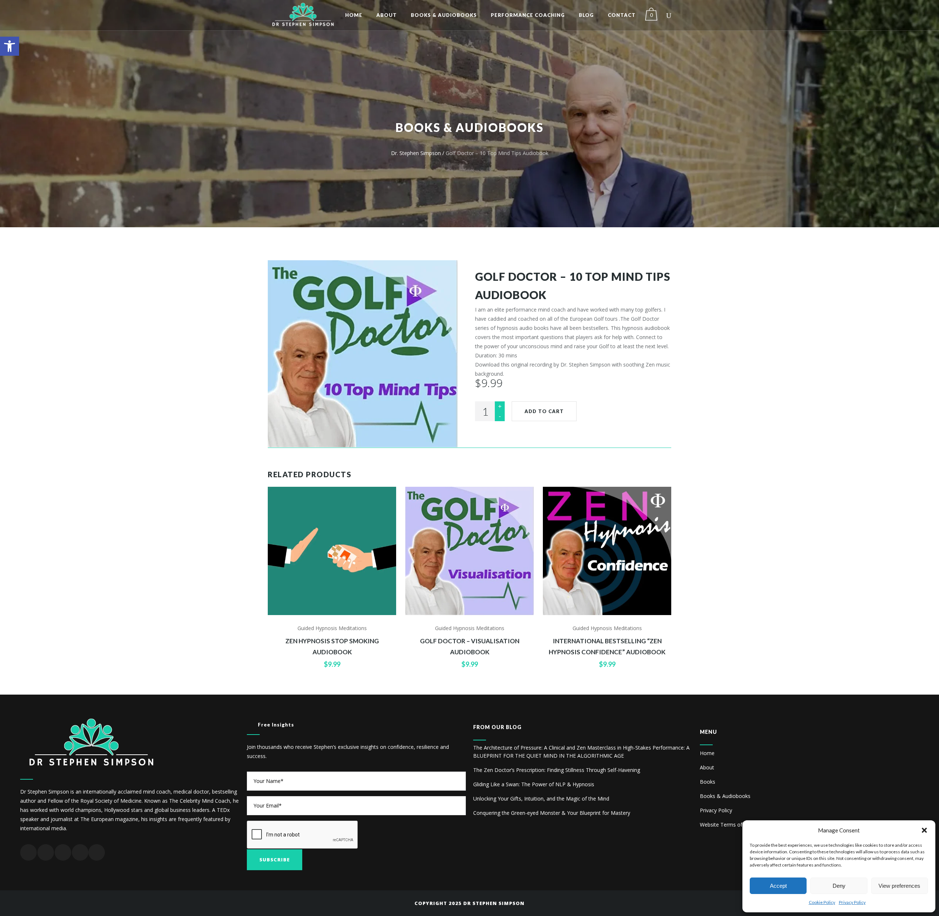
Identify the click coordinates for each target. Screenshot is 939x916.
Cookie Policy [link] (822, 902)
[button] (924, 830)
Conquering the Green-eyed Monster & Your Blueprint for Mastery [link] (551, 812)
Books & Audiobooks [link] (725, 795)
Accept (778, 886)
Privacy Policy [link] (852, 902)
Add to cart (544, 411)
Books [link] (707, 781)
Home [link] (707, 753)
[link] (9, 46)
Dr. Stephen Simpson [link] (416, 153)
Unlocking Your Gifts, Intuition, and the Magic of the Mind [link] (541, 798)
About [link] (707, 767)
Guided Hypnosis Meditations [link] (332, 628)
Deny (839, 886)
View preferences (899, 886)
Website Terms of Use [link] (726, 824)
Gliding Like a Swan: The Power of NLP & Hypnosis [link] (533, 784)
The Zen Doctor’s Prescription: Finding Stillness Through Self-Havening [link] (556, 769)
